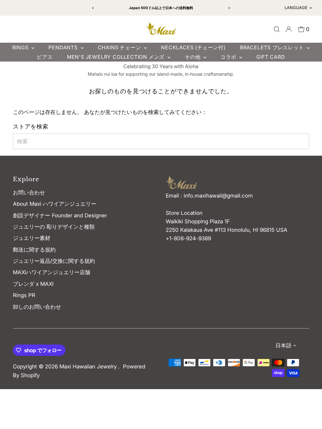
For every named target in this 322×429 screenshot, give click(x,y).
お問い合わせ (29, 192)
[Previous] (93, 8)
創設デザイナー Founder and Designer (60, 215)
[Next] (229, 8)
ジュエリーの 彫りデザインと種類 (56, 227)
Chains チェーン (120, 47)
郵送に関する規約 (34, 250)
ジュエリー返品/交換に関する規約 (54, 261)
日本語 (283, 345)
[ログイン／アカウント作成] (288, 29)
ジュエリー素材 (31, 238)
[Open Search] (277, 29)
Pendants (63, 47)
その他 (193, 57)
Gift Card (270, 57)
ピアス (45, 57)
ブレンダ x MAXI (33, 284)
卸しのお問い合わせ (37, 307)
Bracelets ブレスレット (273, 47)
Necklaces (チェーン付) (193, 47)
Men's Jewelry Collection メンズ (116, 57)
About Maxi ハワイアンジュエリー (54, 204)
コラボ (229, 57)
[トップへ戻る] (309, 411)
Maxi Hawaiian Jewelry (88, 366)
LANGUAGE (296, 7)
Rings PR (24, 295)
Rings (21, 47)
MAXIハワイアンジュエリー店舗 (51, 272)
